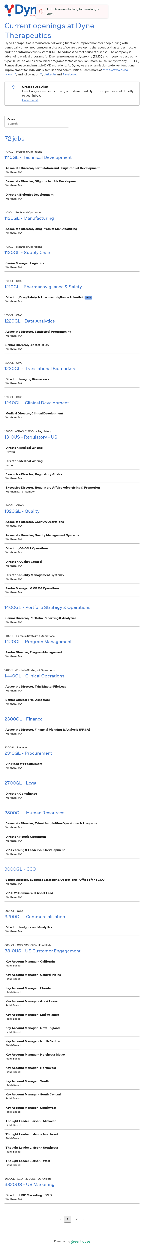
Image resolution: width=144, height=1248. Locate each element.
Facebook (69, 74)
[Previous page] (60, 1219)
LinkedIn (50, 74)
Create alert (30, 100)
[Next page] (84, 1219)
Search (12, 119)
